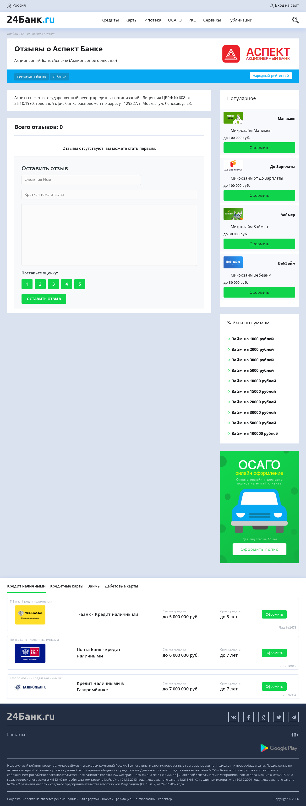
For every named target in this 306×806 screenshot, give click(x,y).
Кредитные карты (66, 586)
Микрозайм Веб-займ (251, 275)
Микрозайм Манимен (251, 130)
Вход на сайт (287, 5)
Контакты (16, 734)
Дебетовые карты (121, 586)
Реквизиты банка (31, 77)
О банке (59, 77)
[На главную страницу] (31, 22)
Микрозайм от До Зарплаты (257, 178)
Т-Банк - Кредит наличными (107, 614)
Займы (94, 586)
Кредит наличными (26, 586)
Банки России (31, 34)
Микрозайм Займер (249, 226)
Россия (19, 5)
